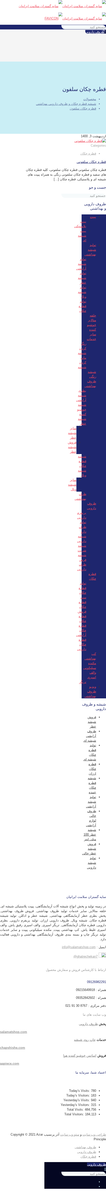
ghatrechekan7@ (85, 956)
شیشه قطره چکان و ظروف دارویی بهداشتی (66, 104)
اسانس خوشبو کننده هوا (79, 1055)
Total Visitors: (74, 1114)
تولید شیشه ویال (82, 291)
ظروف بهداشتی (85, 1147)
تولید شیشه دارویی (91, 862)
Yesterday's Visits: (77, 1100)
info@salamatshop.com (79, 947)
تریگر (82, 682)
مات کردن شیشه (82, 362)
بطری (82, 390)
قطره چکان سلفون (83, 108)
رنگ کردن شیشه (82, 348)
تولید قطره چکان (82, 306)
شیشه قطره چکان (82, 461)
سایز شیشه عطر (72, 432)
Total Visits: (76, 1109)
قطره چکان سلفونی (91, 162)
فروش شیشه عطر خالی (89, 848)
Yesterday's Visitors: (76, 1105)
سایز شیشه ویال (72, 484)
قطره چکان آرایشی (81, 630)
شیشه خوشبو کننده (81, 409)
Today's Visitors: (78, 1095)
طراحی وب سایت (94, 1134)
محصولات (89, 99)
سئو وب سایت (69, 1134)
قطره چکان (88, 153)
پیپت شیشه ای (82, 235)
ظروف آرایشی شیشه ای (89, 735)
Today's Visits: (80, 1091)
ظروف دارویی (94, 32)
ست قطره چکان (82, 602)
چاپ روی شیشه (85, 1040)
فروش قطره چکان (82, 616)
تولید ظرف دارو (82, 526)
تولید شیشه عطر (82, 277)
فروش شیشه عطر (72, 447)
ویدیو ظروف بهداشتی (90, 691)
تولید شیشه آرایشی (81, 263)
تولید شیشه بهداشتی (90, 249)
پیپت (93, 217)
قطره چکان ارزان (92, 768)
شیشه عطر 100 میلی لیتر (90, 834)
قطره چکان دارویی (81, 644)
